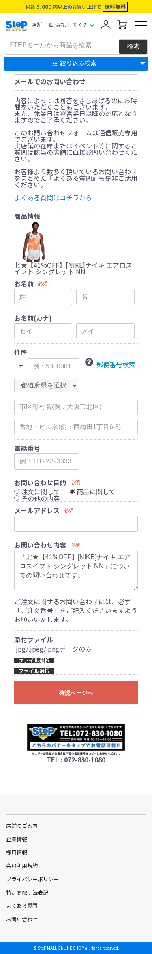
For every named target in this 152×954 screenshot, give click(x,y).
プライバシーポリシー (32, 879)
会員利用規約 (22, 865)
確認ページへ (76, 693)
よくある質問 (22, 906)
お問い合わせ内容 (40, 545)
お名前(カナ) (33, 318)
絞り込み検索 (78, 63)
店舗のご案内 (22, 825)
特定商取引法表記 (27, 892)
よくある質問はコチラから (53, 197)
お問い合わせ (22, 919)
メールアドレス (37, 510)
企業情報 (16, 839)
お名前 (24, 283)
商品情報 (27, 216)
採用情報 (16, 852)
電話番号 (27, 448)
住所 (20, 352)
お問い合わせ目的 (40, 482)
